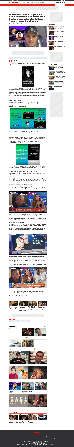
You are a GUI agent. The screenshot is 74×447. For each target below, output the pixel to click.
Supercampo (45, 436)
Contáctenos (32, 438)
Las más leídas (51, 24)
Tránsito (55, 438)
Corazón (27, 2)
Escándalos (23, 2)
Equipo (42, 438)
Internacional (36, 2)
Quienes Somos (25, 438)
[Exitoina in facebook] (62, 2)
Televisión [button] (31, 2)
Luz (51, 436)
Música (44, 2)
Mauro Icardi (14, 60)
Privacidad (37, 438)
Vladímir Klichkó (31, 4)
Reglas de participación (48, 438)
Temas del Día (11, 4)
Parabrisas (36, 436)
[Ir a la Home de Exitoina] (14, 2)
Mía (53, 436)
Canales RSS (20, 438)
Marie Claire (25, 436)
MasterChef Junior (23, 4)
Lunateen (56, 436)
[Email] (45, 58)
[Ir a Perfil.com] (63, 0)
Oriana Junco (44, 4)
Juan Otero (17, 4)
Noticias (21, 436)
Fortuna (29, 436)
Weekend (40, 436)
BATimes (60, 436)
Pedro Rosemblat (38, 4)
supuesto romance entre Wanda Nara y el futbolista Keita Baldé (24, 103)
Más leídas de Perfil (52, 64)
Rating (49, 4)
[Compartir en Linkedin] (44, 57)
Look (49, 436)
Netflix (41, 2)
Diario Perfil (14, 436)
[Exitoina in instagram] (60, 2)
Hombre (32, 436)
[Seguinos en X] (64, 2)
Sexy (47, 2)
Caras (18, 436)
